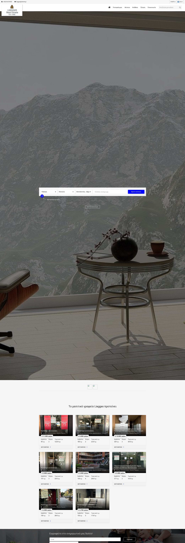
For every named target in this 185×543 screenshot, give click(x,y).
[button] (179, 2)
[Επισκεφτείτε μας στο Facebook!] (90, 386)
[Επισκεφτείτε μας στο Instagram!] (95, 386)
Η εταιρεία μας (117, 7)
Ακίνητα (127, 7)
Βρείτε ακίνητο (136, 192)
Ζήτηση (142, 7)
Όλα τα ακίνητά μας (92, 207)
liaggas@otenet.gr (21, 1)
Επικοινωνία (152, 7)
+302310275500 (7, 1)
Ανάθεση (135, 7)
